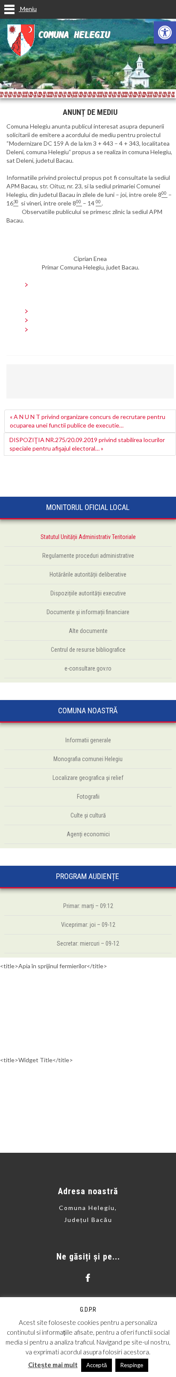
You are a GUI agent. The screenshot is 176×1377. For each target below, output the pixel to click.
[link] (165, 32)
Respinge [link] (131, 1365)
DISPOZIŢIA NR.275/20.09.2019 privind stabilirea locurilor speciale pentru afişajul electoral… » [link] (87, 444)
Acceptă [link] (96, 1365)
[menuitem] (98, 284)
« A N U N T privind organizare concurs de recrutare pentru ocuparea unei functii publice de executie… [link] (87, 421)
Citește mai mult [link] (53, 1364)
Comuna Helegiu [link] (74, 34)
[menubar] (90, 284)
